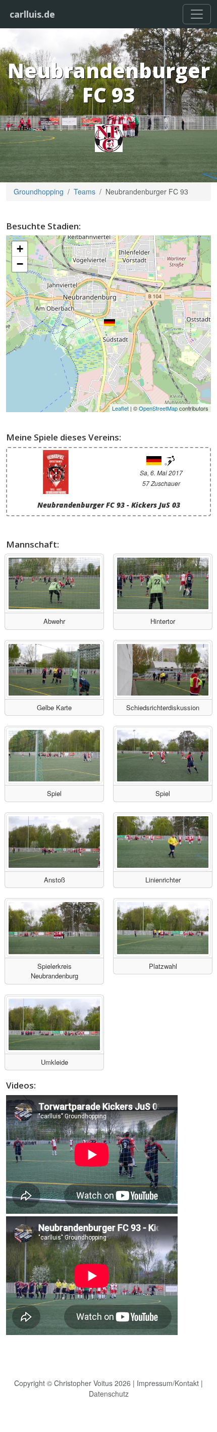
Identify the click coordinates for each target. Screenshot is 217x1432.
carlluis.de (32, 14)
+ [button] (20, 248)
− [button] (20, 264)
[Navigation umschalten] (197, 14)
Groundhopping (39, 191)
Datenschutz (109, 1394)
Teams (84, 191)
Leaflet (120, 408)
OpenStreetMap (158, 408)
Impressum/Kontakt (168, 1383)
